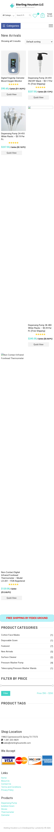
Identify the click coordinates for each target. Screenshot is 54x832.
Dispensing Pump (9, 803)
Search (29, 15)
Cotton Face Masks (10, 635)
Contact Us (6, 784)
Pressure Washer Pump (12, 662)
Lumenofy (39, 828)
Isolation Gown (7, 806)
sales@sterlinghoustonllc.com (17, 743)
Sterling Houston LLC (12, 828)
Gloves (4, 809)
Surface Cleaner (8, 657)
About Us (5, 781)
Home (4, 778)
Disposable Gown (9, 640)
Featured (5, 646)
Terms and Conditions (11, 787)
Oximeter (5, 815)
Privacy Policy (7, 790)
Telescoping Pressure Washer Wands (18, 668)
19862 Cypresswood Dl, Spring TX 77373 (19, 737)
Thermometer (7, 812)
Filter (5, 693)
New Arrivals (7, 651)
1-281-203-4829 (11, 740)
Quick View (12, 94)
